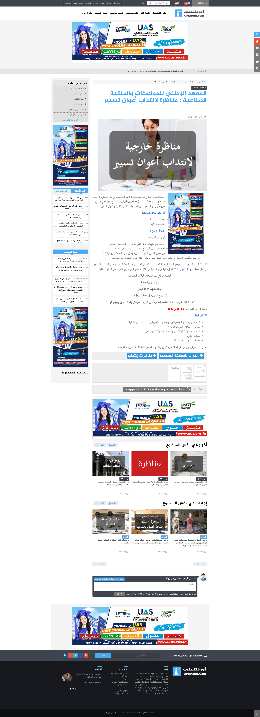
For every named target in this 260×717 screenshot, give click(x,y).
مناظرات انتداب (199, 88)
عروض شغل (202, 479)
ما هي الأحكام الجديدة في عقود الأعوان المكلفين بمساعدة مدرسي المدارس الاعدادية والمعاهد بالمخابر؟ (190, 543)
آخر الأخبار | (202, 81)
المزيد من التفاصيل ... (70, 120)
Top (257, 714)
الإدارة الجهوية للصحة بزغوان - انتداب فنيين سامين (190, 483)
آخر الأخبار (117, 3)
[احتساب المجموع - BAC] (257, 54)
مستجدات (124, 479)
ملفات (102, 3)
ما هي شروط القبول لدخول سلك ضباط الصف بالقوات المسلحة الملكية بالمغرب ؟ (150, 541)
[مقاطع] (257, 68)
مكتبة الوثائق (122, 685)
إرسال (119, 594)
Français (67, 3)
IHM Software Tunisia (129, 712)
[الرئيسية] (189, 13)
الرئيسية (201, 71)
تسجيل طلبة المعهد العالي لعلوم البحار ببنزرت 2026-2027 (178, 81)
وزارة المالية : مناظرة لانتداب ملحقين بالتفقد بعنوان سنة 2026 (113, 483)
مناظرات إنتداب (140, 356)
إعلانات (88, 3)
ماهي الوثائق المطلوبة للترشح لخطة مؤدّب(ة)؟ (113, 541)
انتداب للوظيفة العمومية (179, 356)
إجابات (95, 3)
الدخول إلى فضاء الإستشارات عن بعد (109, 579)
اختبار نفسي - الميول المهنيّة (119, 675)
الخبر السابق (199, 564)
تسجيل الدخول (78, 3)
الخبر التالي (100, 564)
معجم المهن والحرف (120, 682)
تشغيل (108, 3)
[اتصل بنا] (257, 61)
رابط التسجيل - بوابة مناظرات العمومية (154, 389)
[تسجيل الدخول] (257, 41)
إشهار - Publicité (121, 693)
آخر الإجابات (61, 191)
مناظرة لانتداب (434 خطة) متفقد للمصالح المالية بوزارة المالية (150, 483)
